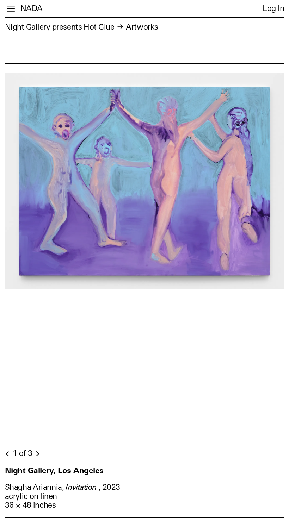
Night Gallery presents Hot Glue (60, 27)
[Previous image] (8, 454)
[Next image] (37, 454)
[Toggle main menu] (11, 8)
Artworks (142, 27)
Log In (273, 8)
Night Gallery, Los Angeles (54, 470)
